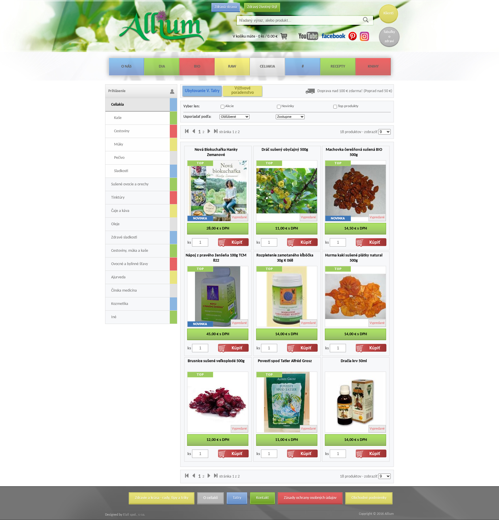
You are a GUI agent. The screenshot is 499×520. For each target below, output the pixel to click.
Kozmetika (119, 304)
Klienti (388, 13)
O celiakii (210, 498)
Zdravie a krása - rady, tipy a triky (161, 498)
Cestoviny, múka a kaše (129, 251)
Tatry (237, 498)
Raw (232, 66)
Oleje (115, 224)
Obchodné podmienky (368, 498)
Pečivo (119, 158)
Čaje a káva (120, 211)
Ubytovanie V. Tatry (202, 91)
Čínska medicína (124, 290)
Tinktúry (117, 197)
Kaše (118, 118)
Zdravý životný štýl (262, 7)
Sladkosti (121, 171)
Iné (113, 317)
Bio (197, 66)
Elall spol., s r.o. (133, 515)
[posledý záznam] (216, 132)
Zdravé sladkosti (124, 237)
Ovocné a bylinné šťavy (129, 264)
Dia (162, 66)
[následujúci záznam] (209, 132)
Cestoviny (121, 131)
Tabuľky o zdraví (389, 36)
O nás (126, 66)
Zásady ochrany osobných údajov (310, 498)
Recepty (338, 66)
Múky (118, 144)
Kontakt (262, 498)
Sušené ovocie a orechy (129, 184)
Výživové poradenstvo (242, 90)
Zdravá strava (226, 7)
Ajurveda (118, 277)
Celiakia (267, 66)
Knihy (373, 66)
